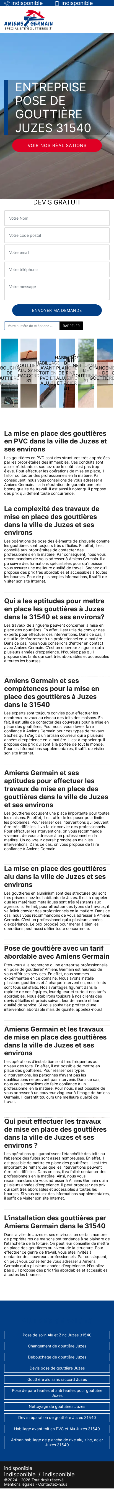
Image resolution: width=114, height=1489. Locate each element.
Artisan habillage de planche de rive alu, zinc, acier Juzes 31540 (57, 1442)
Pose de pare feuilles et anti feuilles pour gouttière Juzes (57, 1393)
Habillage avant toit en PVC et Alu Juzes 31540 (57, 1428)
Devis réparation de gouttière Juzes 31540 (57, 1417)
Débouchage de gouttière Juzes (57, 1357)
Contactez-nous (52, 1484)
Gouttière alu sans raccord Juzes (57, 1379)
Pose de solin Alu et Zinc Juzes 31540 (57, 1335)
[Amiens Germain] (28, 19)
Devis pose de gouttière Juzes (57, 1368)
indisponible (20, 1474)
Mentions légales (19, 1484)
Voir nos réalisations (57, 145)
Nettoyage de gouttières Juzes (57, 1406)
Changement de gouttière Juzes (57, 1346)
